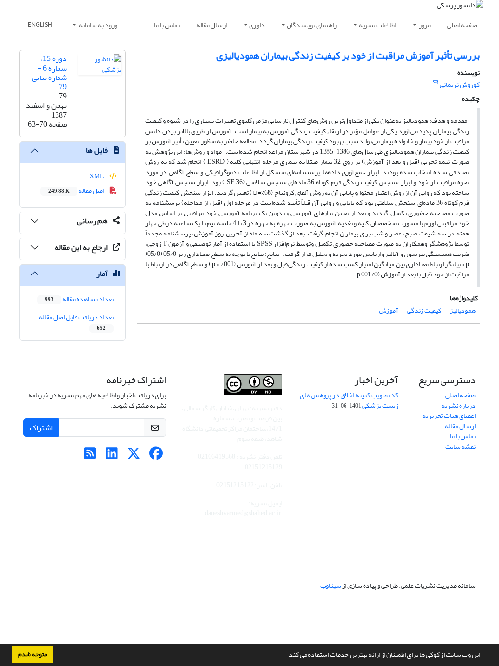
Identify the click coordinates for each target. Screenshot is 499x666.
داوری (257, 25)
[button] (284, 655)
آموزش (388, 310)
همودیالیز (463, 310)
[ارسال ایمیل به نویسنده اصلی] (435, 83)
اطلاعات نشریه (377, 25)
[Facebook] (155, 456)
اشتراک (41, 427)
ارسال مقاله (211, 25)
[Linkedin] (111, 456)
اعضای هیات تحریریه (449, 415)
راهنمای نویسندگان (312, 25)
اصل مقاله (76, 190)
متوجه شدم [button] (32, 654)
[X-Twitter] (133, 456)
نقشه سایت (460, 446)
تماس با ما (167, 25)
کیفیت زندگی (424, 310)
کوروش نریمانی (460, 84)
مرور (425, 25)
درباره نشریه (458, 405)
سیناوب (330, 585)
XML (97, 176)
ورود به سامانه (97, 25)
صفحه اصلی (462, 25)
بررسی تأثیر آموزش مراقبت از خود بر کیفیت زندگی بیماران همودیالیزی (348, 55)
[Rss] (89, 456)
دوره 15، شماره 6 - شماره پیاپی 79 (49, 72)
